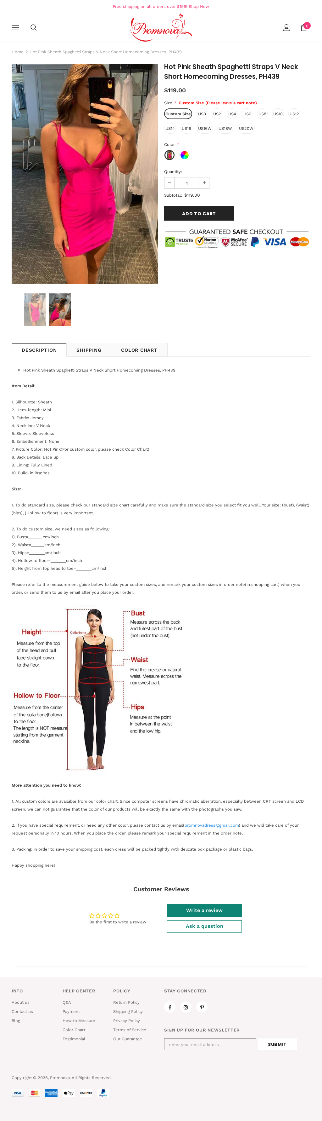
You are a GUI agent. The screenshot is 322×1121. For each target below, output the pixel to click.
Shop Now (199, 6)
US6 (247, 114)
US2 (217, 114)
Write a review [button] (204, 910)
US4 (232, 114)
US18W (225, 128)
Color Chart (139, 350)
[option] (85, 174)
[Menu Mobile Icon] (15, 28)
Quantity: (173, 171)
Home (18, 51)
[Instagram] (186, 1007)
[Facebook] (169, 1007)
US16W (205, 128)
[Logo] (161, 27)
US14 (170, 128)
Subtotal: (173, 195)
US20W (246, 128)
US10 (278, 114)
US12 (294, 114)
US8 (262, 114)
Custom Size (178, 114)
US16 (186, 128)
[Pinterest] (202, 1007)
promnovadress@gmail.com (212, 825)
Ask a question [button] (204, 926)
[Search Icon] (34, 28)
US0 (202, 114)
